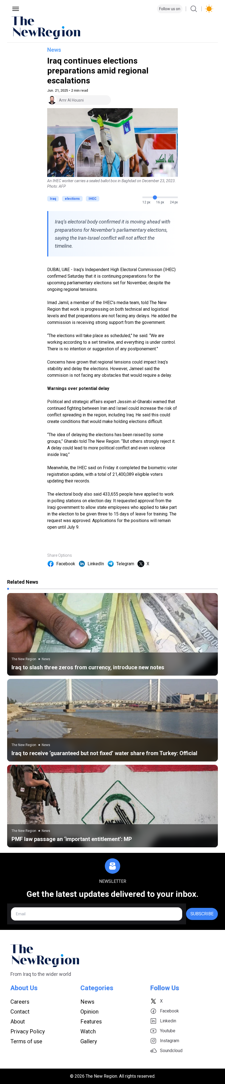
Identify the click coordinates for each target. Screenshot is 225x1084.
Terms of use (26, 1041)
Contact (20, 1011)
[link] (112, 634)
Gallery (88, 1041)
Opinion (89, 1011)
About (17, 1021)
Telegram (125, 563)
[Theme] (209, 8)
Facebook (65, 563)
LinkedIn (96, 563)
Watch (88, 1031)
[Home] (112, 28)
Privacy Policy (27, 1031)
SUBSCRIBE (201, 913)
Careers (19, 1001)
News (54, 50)
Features (91, 1021)
